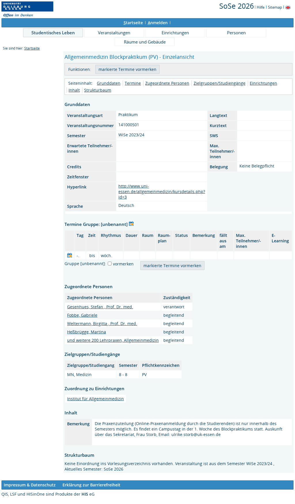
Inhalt (74, 90)
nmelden (158, 22)
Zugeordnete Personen (167, 83)
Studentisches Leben (53, 32)
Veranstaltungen (114, 32)
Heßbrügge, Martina (86, 332)
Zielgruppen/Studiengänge (219, 83)
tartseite (133, 22)
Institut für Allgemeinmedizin (95, 398)
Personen (236, 32)
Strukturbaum (97, 90)
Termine (133, 83)
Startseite (32, 48)
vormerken (123, 264)
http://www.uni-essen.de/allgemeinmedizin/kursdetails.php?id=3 (161, 191)
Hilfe (260, 7)
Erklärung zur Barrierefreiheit (91, 485)
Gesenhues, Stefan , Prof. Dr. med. (100, 306)
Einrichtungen (175, 32)
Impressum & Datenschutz (30, 485)
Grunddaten (108, 83)
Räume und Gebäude (145, 42)
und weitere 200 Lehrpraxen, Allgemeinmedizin (113, 340)
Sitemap (275, 7)
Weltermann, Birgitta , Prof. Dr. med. (102, 323)
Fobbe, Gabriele (82, 315)
